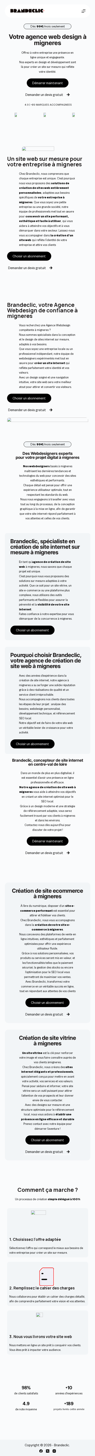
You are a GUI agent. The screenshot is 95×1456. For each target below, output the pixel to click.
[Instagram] (54, 1451)
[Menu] (84, 11)
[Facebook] (41, 1451)
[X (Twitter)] (47, 1451)
